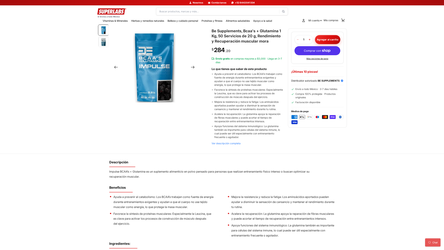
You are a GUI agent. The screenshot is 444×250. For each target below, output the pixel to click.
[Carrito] (343, 20)
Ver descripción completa (226, 143)
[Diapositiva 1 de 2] (103, 30)
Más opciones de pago (317, 58)
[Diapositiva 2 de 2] (103, 42)
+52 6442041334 (245, 2)
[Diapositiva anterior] (115, 68)
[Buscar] (222, 11)
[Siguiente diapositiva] (194, 68)
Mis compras (331, 20)
